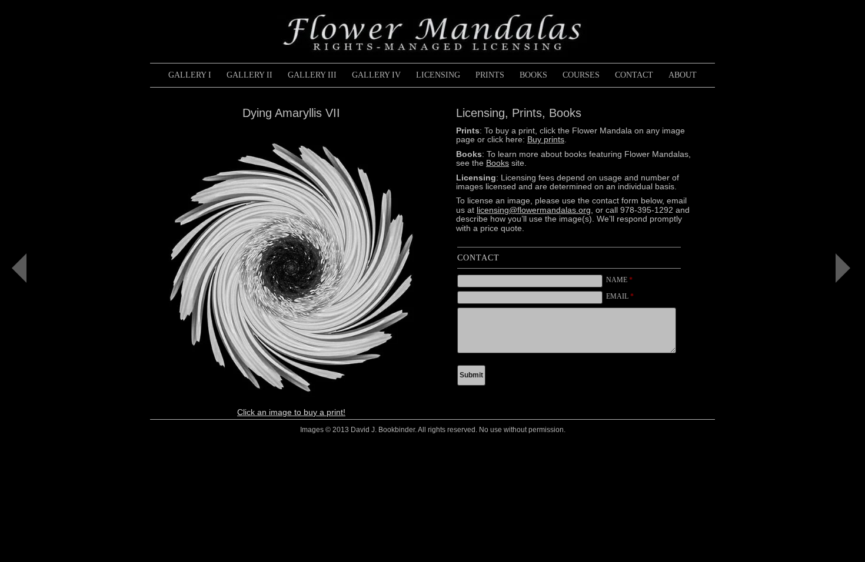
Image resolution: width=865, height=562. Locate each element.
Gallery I (189, 75)
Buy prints (545, 139)
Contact (634, 75)
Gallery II (249, 75)
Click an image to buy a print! (291, 412)
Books (533, 75)
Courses (581, 75)
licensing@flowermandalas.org (534, 210)
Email (620, 296)
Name (619, 280)
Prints (489, 75)
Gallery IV (376, 75)
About (682, 75)
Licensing (438, 75)
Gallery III (312, 75)
